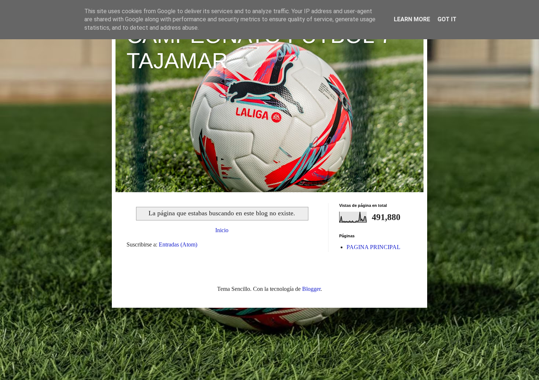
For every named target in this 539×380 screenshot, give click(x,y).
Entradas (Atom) (178, 244)
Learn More (412, 19)
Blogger (311, 289)
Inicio (221, 230)
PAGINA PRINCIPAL (373, 247)
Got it (446, 19)
